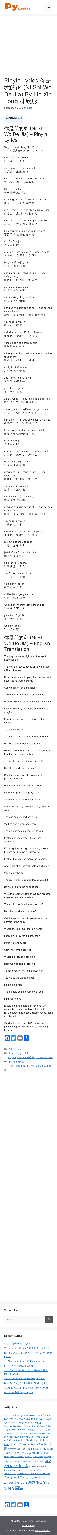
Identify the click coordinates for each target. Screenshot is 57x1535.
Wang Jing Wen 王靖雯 (34, 1457)
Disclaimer (28, 1521)
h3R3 (13, 1430)
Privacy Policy (28, 1525)
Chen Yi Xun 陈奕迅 (27, 1418)
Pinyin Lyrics (43, 1009)
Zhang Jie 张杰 (13, 1477)
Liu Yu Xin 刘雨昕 (17, 1437)
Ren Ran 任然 (23, 1448)
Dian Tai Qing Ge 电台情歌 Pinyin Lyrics (25, 1383)
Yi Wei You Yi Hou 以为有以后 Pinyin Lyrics (27, 1348)
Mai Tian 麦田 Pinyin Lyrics (18, 1392)
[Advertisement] (28, 49)
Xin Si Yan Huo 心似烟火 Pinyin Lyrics (24, 1378)
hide (19, 118)
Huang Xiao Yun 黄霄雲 (25, 1430)
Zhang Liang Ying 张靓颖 (33, 1477)
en (11, 1426)
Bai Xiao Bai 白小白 (34, 1416)
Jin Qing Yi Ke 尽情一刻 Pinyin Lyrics (24, 1361)
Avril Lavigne (18, 1415)
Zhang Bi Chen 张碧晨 (38, 1473)
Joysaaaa (22, 1433)
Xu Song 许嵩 (34, 1466)
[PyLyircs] (18, 6)
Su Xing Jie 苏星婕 (37, 1452)
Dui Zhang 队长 (33, 1422)
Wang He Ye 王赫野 (14, 1456)
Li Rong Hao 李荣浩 (35, 1433)
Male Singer (14, 1049)
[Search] (49, 1319)
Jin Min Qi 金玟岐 (10, 1433)
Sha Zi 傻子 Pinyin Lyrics (17, 1343)
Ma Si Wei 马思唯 (20, 1440)
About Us (15, 1521)
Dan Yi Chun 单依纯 (16, 1423)
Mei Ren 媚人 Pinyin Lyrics (18, 1365)
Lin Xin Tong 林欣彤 (18, 1053)
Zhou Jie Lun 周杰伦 (21, 1482)
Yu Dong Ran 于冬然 (18, 1474)
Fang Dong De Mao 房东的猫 (26, 1426)
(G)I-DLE (7, 1416)
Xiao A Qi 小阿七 (37, 1461)
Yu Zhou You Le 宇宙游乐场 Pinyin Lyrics (26, 1387)
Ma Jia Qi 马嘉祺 (33, 1437)
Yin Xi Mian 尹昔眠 (31, 1470)
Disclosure (41, 1521)
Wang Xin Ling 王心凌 (22, 1462)
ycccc (21, 1470)
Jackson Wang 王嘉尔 (42, 1430)
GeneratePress (42, 1530)
